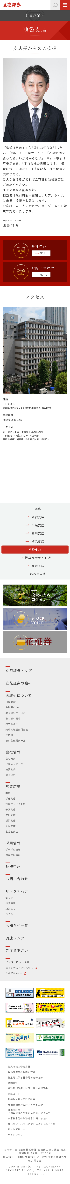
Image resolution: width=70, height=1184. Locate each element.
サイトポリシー (16, 1129)
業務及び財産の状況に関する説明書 (28, 1088)
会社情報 (13, 751)
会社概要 (11, 758)
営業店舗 (13, 786)
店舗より (11, 908)
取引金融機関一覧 (16, 740)
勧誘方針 (13, 1082)
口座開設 (11, 702)
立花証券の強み (19, 682)
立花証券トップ (19, 670)
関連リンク (15, 938)
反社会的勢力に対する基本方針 (25, 1104)
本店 (38, 509)
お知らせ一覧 (17, 925)
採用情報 (13, 842)
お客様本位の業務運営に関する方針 (28, 1118)
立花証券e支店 (14, 973)
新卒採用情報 (13, 849)
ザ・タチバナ (17, 891)
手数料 (9, 735)
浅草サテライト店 (38, 557)
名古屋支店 (38, 574)
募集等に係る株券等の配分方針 (25, 1077)
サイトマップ (15, 1134)
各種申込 (13, 866)
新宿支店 (38, 517)
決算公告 (11, 769)
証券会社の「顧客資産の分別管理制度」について (29, 1111)
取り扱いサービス (16, 712)
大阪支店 (38, 566)
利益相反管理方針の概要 (21, 1099)
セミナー (11, 897)
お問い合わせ (17, 878)
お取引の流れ (13, 707)
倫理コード (14, 1093)
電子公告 (11, 775)
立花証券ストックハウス (19, 967)
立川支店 (38, 533)
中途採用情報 (13, 855)
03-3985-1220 (14, 419)
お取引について (19, 695)
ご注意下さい (17, 950)
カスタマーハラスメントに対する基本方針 (32, 1123)
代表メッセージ (14, 764)
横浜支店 (38, 541)
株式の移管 (12, 724)
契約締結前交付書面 (17, 729)
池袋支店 (34, 549)
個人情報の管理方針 (19, 1066)
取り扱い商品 (13, 718)
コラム (9, 914)
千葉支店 (38, 525)
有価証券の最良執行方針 (21, 1071)
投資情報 (11, 903)
